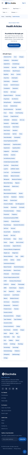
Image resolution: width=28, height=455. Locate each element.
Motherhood (6, 193)
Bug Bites (6, 77)
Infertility (6, 161)
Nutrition (6, 207)
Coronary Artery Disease (15, 298)
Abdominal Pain (7, 56)
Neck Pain (6, 203)
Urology (15, 378)
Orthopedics (14, 375)
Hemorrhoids (14, 137)
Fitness (11, 116)
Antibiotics (13, 60)
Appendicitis (16, 63)
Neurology (6, 368)
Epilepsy (13, 301)
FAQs (2, 444)
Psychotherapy (7, 235)
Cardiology (18, 364)
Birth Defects (7, 74)
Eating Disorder (7, 105)
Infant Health (15, 158)
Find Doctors (4, 416)
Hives (12, 140)
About (2, 441)
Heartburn (6, 137)
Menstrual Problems (16, 186)
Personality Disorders (9, 221)
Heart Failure (16, 133)
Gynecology (6, 371)
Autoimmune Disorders (15, 277)
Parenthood (6, 217)
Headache (13, 126)
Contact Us (4, 446)
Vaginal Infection (17, 259)
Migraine (17, 189)
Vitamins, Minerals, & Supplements (12, 263)
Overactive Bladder (17, 210)
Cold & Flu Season (15, 88)
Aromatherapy (7, 67)
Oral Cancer (6, 322)
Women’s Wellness (8, 270)
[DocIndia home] (10, 3)
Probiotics (6, 231)
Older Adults (11, 357)
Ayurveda (6, 70)
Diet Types (13, 95)
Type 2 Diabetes (17, 340)
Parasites (17, 214)
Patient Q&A (4, 421)
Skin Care (6, 249)
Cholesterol (15, 84)
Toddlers (16, 361)
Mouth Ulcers (15, 193)
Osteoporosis (7, 326)
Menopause (6, 186)
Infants (5, 364)
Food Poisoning (19, 116)
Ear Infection (15, 102)
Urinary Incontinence (9, 347)
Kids (18, 357)
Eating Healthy (17, 105)
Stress (10, 252)
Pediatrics (6, 375)
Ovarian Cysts (7, 210)
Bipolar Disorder (7, 280)
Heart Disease (7, 350)
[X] (6, 409)
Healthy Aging (7, 130)
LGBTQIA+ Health (15, 175)
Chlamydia (6, 291)
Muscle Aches (7, 196)
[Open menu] (2, 3)
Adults (11, 354)
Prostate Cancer (7, 329)
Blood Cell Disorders (8, 284)
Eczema (6, 109)
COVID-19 (6, 301)
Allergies (6, 60)
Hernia (13, 312)
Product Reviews (15, 231)
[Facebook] (2, 409)
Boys (5, 361)
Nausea (21, 200)
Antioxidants (7, 63)
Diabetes (6, 182)
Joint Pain (6, 172)
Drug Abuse (6, 102)
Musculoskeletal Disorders (10, 200)
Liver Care (6, 179)
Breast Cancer (17, 287)
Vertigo (18, 347)
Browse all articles (13, 45)
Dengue (5, 354)
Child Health (14, 81)
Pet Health (14, 217)
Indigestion (6, 158)
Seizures (6, 242)
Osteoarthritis (15, 322)
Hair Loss (6, 126)
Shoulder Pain (7, 245)
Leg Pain (6, 175)
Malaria (5, 319)
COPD (5, 298)
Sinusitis (15, 245)
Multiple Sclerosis (14, 319)
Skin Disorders (14, 249)
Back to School (13, 256)
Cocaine (6, 88)
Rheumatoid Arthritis (8, 336)
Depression (15, 91)
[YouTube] (16, 409)
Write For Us (4, 449)
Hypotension (7, 154)
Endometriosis (13, 109)
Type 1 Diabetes (7, 340)
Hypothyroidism (16, 154)
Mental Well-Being (8, 189)
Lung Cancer (7, 315)
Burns (12, 77)
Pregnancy (14, 224)
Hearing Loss (16, 130)
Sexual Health (14, 242)
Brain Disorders (7, 287)
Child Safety (7, 84)
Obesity (12, 207)
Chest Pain (6, 81)
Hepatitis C (6, 312)
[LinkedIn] (9, 409)
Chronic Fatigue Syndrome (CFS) (11, 294)
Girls (10, 361)
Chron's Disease (15, 291)
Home (2, 16)
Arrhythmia (16, 67)
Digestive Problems (8, 98)
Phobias (18, 221)
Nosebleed (13, 203)
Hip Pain (6, 140)
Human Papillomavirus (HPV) (10, 147)
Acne (15, 56)
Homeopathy (17, 144)
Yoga (16, 270)
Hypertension (7, 151)
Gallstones (14, 123)
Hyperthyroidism (17, 151)
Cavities (18, 77)
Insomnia (13, 161)
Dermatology (14, 368)
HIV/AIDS (15, 350)
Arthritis (11, 273)
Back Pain (13, 70)
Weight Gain (15, 266)
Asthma (18, 273)
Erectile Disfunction (8, 112)
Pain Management (8, 214)
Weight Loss (6, 266)
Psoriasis (16, 329)
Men (5, 357)
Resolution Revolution (9, 238)
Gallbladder (6, 123)
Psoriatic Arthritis (8, 333)
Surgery (5, 256)
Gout (22, 308)
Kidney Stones (14, 172)
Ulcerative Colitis (8, 343)
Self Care (19, 238)
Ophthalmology (7, 378)
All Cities (3, 419)
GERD (14, 305)
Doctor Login (4, 434)
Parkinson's (15, 326)
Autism (5, 277)
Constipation (7, 91)
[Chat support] (23, 452)
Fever (5, 116)
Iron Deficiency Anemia (9, 165)
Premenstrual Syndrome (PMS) (11, 228)
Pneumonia (6, 224)
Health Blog (8, 16)
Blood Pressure (16, 74)
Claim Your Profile (5, 428)
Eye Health (18, 112)
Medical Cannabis (15, 182)
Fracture (6, 119)
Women (18, 354)
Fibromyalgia (7, 305)
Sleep (5, 252)
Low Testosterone (15, 179)
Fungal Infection (14, 119)
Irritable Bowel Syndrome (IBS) (11, 168)
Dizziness (18, 98)
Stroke (16, 252)
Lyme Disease (16, 315)
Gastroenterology (16, 371)
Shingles (18, 336)
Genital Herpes (7, 308)
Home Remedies (7, 144)
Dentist (11, 364)
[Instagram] (13, 409)
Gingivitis (16, 308)
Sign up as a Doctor (6, 431)
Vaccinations (7, 259)
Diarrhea (6, 95)
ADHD (5, 273)
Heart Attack (7, 133)
